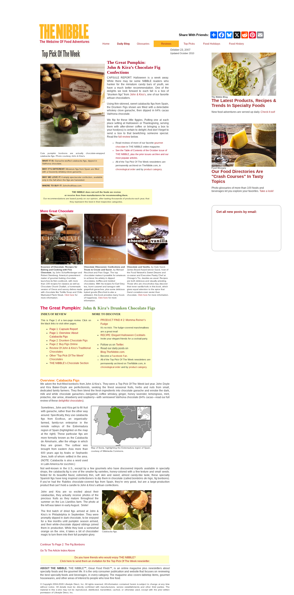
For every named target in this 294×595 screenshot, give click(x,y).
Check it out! (268, 111)
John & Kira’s (138, 94)
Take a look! (267, 191)
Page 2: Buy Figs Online (64, 344)
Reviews (166, 43)
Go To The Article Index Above (57, 550)
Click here (69, 295)
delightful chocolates (71, 400)
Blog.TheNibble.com (112, 351)
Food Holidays (211, 43)
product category (153, 169)
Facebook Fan (119, 356)
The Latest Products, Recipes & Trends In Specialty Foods (244, 103)
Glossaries (143, 43)
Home (106, 43)
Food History (236, 43)
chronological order (126, 169)
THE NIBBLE (122, 154)
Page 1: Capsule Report (64, 329)
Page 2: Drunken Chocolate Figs (69, 340)
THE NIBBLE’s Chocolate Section (69, 363)
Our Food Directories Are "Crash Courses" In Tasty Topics (237, 176)
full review (124, 136)
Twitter (119, 344)
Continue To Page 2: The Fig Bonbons (62, 544)
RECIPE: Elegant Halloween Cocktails (123, 335)
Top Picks (189, 43)
